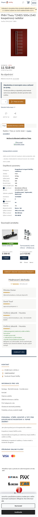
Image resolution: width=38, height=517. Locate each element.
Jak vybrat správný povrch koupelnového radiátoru (16, 428)
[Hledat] (23, 2)
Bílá (21, 262)
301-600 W (18, 215)
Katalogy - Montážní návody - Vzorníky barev (15, 389)
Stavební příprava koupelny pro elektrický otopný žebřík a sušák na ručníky (18, 436)
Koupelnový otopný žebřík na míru (11, 431)
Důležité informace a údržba (10, 400)
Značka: (5, 21)
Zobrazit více (19, 352)
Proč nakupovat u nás (8, 403)
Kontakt (4, 393)
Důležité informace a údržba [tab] (15, 126)
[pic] (19, 143)
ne (15, 202)
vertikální (18, 197)
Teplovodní (28, 192)
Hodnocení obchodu (19, 279)
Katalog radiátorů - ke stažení (10, 151)
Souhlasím (18, 512)
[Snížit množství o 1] (8, 103)
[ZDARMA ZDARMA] (10, 235)
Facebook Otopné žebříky (12, 376)
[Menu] (32, 2)
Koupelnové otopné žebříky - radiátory (24, 170)
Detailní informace (7, 107)
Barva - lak (18, 208)
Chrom (26, 262)
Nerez (31, 262)
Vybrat (6, 258)
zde (2, 501)
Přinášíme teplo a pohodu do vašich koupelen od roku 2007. (18, 470)
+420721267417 (9, 373)
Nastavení (18, 506)
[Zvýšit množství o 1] (8, 100)
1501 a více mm (19, 211)
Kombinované (19, 192)
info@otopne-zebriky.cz (11, 370)
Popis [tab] (4, 126)
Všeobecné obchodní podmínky (11, 407)
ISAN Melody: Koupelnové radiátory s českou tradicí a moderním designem (17, 441)
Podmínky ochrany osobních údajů (12, 410)
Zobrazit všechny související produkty (19, 272)
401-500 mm (18, 213)
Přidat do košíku (18, 102)
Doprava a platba (7, 396)
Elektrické (18, 194)
